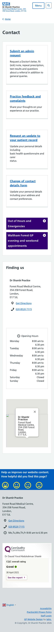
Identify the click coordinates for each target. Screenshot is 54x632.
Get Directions (24, 303)
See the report (15, 577)
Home (8, 19)
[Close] (34, 411)
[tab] (27, 224)
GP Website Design (33, 619)
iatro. (49, 619)
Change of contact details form (23, 183)
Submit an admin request (22, 53)
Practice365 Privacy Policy (39, 612)
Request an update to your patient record (25, 138)
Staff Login (46, 615)
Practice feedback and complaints (25, 98)
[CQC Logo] (15, 551)
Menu (38, 5)
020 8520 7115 (24, 309)
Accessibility (46, 608)
